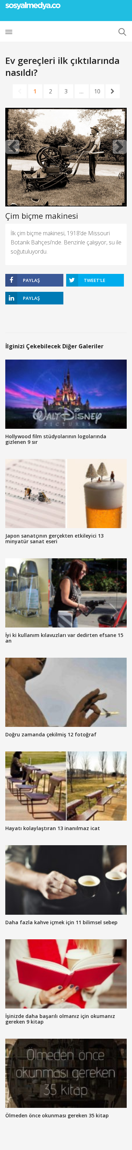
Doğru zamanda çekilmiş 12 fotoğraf (50, 734)
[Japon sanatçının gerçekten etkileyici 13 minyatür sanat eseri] (66, 493)
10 (97, 91)
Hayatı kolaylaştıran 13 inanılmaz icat (52, 828)
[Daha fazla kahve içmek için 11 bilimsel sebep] (66, 879)
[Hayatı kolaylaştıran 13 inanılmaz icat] (66, 786)
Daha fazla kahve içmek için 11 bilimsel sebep (61, 922)
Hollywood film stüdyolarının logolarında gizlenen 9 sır (55, 439)
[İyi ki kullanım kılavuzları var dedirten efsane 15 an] (66, 592)
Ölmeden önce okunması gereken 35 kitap (57, 1115)
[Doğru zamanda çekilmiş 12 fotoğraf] (66, 692)
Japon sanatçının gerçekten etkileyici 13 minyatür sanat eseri (54, 538)
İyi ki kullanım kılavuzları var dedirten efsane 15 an (64, 638)
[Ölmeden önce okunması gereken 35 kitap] (66, 1073)
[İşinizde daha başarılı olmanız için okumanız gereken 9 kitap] (66, 973)
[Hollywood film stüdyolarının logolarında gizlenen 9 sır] (66, 394)
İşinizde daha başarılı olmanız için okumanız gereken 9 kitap (60, 1019)
